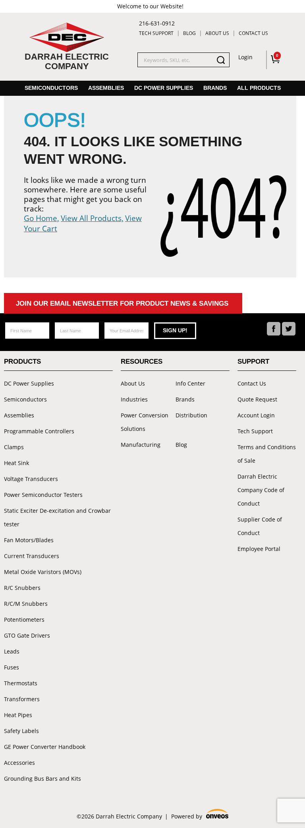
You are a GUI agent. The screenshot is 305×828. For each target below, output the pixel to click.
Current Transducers (31, 556)
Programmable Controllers (39, 431)
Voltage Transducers (31, 479)
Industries (134, 399)
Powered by (199, 816)
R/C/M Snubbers (26, 603)
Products (22, 361)
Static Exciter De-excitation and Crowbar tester (57, 517)
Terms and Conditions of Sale (266, 453)
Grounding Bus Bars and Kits (42, 778)
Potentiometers (24, 619)
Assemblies (106, 88)
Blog (189, 33)
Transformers (22, 699)
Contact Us (253, 33)
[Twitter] (288, 328)
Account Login (256, 415)
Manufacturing (140, 444)
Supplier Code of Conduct (259, 526)
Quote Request (257, 399)
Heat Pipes (18, 715)
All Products (259, 88)
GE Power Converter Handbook (44, 746)
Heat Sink (16, 463)
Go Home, (41, 218)
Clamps (14, 447)
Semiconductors (51, 88)
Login (245, 57)
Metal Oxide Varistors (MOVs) (42, 572)
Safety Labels (21, 731)
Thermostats (20, 683)
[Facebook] (273, 328)
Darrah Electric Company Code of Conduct (260, 490)
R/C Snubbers (22, 587)
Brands (215, 88)
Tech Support (156, 33)
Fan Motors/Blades (29, 540)
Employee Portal (258, 549)
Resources (141, 361)
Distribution (191, 415)
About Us (217, 33)
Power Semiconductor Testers (43, 494)
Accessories (19, 762)
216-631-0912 (157, 23)
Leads (11, 651)
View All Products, (92, 218)
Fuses (11, 667)
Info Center (190, 383)
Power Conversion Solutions (144, 421)
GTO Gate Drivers (27, 635)
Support (253, 361)
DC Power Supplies (163, 88)
